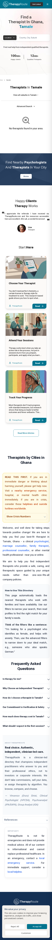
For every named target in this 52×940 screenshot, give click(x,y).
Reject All (15, 926)
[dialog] (26, 921)
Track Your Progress (20, 397)
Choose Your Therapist (22, 283)
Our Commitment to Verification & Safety (23, 707)
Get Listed (36, 4)
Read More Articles (26, 433)
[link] (8, 80)
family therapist (39, 545)
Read (37, 306)
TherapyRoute (17, 306)
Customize (26, 933)
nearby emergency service (31, 490)
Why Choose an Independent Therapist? (23, 688)
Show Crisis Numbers (19, 516)
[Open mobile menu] (47, 4)
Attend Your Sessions (21, 340)
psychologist (41, 541)
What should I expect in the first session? (24, 726)
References (10, 819)
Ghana (1, 80)
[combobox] (10, 37)
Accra (26, 176)
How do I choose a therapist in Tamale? (23, 698)
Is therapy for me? (12, 679)
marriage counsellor (15, 545)
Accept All (37, 926)
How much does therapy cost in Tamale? (23, 716)
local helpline (15, 871)
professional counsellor (16, 550)
